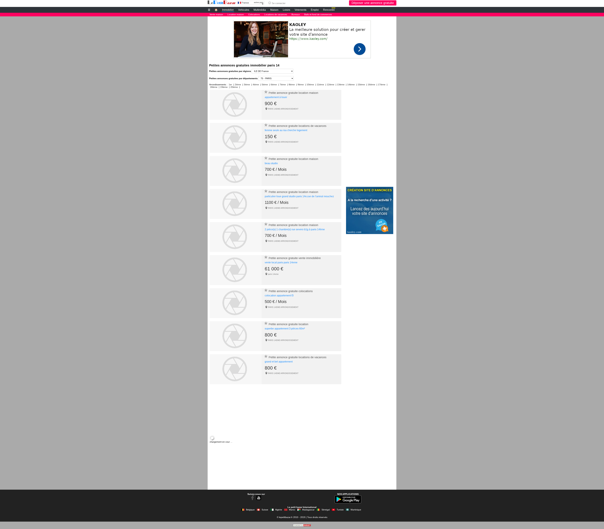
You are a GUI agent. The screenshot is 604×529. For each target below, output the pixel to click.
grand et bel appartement (279, 361)
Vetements (300, 9)
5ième (265, 84)
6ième (274, 84)
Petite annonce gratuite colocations (291, 291)
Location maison (235, 14)
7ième (283, 84)
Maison (274, 9)
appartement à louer (276, 97)
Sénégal (326, 509)
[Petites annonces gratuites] (222, 2)
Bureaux (295, 14)
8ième (292, 84)
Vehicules (243, 9)
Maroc (292, 509)
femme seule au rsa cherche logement (286, 130)
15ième (361, 84)
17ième (381, 84)
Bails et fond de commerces (318, 14)
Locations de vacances (275, 14)
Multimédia (260, 9)
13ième (340, 84)
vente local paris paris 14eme (281, 262)
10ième (310, 84)
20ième (234, 87)
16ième (371, 84)
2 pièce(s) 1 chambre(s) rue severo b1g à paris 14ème (295, 229)
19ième (224, 87)
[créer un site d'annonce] (302, 525)
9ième (301, 84)
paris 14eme (273, 274)
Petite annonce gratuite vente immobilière (295, 258)
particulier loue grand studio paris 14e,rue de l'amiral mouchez (299, 196)
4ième (256, 84)
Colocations (254, 14)
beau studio (271, 163)
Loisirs (286, 9)
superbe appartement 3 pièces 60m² (285, 328)
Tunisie (340, 509)
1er (230, 84)
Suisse (265, 509)
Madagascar (308, 509)
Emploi (315, 9)
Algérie (278, 509)
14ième (351, 84)
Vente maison (216, 14)
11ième (320, 84)
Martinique (356, 509)
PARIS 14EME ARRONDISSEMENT (283, 109)
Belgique (250, 509)
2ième (238, 84)
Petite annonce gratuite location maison (293, 92)
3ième (247, 84)
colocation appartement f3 (279, 295)
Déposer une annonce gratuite (373, 3)
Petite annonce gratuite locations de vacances (297, 125)
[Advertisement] (302, 38)
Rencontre (329, 9)
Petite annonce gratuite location (288, 324)
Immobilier (228, 9)
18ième (213, 87)
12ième (330, 84)
